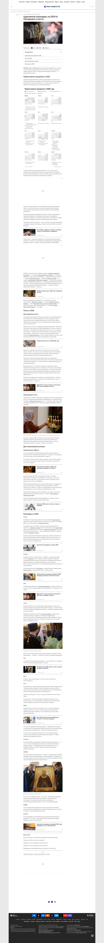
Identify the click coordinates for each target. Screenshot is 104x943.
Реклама (33, 921)
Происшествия (39, 919)
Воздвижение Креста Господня (45, 275)
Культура (53, 919)
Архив (78, 921)
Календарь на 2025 (29, 64)
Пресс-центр (49, 921)
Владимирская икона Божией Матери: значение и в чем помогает (39, 848)
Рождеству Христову (44, 523)
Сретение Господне (51, 278)
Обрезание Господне (37, 302)
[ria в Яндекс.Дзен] (38, 915)
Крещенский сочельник (35, 401)
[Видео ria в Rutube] (52, 915)
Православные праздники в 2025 (33, 55)
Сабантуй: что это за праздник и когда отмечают (35, 843)
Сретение (30, 558)
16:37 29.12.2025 (13, 11)
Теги (87, 919)
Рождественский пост (34, 335)
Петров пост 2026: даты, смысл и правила (33, 840)
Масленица (40, 568)
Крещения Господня (34, 532)
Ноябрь (25, 804)
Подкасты (78, 919)
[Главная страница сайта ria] (52, 7)
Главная (24, 14)
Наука (48, 919)
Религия (65, 919)
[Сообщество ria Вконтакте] (43, 915)
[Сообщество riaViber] (70, 915)
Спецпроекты (27, 921)
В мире (33, 919)
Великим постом (27, 570)
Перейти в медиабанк (42, 44)
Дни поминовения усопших (32, 61)
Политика (18, 919)
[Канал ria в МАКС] (34, 915)
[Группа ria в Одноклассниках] (47, 915)
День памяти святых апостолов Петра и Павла (45, 303)
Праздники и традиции (28, 854)
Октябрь (25, 751)
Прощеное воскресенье (44, 586)
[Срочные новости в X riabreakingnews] (65, 915)
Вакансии (12, 927)
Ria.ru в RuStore (64, 921)
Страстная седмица (46, 614)
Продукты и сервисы (40, 921)
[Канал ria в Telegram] (56, 915)
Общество (23, 919)
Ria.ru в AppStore (56, 921)
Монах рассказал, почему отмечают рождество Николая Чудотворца (40, 837)
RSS (75, 921)
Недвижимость (59, 919)
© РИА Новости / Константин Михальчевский (30, 44)
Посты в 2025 (28, 58)
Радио (73, 919)
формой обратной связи (71, 928)
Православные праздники (35, 14)
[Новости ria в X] (61, 915)
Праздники (29, 14)
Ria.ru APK (71, 921)
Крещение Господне (35, 278)
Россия (48, 854)
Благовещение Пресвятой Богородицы (37, 280)
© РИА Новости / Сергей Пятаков (28, 649)
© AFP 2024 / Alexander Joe (27, 434)
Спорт (45, 919)
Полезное (83, 919)
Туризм (69, 919)
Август (25, 705)
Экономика (29, 919)
